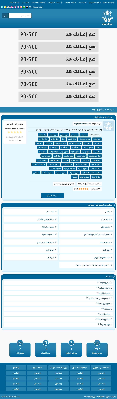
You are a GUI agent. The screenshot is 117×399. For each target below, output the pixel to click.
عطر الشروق (43, 139)
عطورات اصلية (42, 160)
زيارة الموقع (51, 195)
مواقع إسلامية (103, 319)
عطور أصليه (65, 147)
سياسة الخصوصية (54, 2)
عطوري (74, 177)
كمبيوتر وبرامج (103, 303)
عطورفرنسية (96, 177)
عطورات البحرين (67, 164)
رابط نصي (16, 367)
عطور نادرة (75, 160)
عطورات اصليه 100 (81, 164)
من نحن (24, 2)
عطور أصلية (76, 147)
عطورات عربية (82, 168)
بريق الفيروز (72, 139)
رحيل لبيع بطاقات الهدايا (58, 367)
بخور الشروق (53, 134)
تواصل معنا (14, 2)
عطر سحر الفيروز (60, 143)
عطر (63, 139)
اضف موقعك (69, 2)
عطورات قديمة (56, 168)
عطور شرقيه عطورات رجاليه (59, 151)
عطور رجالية (86, 151)
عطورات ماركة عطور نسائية (91, 172)
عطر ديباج (87, 143)
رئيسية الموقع (94, 2)
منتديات (106, 309)
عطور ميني (85, 160)
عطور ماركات (46, 155)
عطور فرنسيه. (68, 155)
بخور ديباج (42, 134)
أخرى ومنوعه (97, 109)
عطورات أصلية (55, 160)
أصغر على (84, 134)
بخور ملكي (97, 139)
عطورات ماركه (74, 172)
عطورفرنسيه (84, 177)
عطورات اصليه (96, 164)
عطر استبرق (54, 139)
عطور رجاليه (75, 151)
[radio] (20, 132)
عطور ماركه (97, 160)
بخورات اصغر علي (84, 139)
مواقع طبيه (104, 324)
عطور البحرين (42, 147)
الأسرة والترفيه (104, 293)
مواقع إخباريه (104, 314)
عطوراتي (36, 172)
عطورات (65, 160)
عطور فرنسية (80, 155)
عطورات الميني (53, 164)
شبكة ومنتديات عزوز (80, 367)
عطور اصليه (54, 147)
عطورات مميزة (61, 172)
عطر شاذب (48, 143)
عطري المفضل (88, 147)
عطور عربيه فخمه (95, 155)
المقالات (81, 2)
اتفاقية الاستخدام (38, 2)
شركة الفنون (37, 367)
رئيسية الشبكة (108, 2)
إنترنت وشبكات (103, 288)
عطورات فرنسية (69, 168)
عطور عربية (42, 151)
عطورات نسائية (48, 172)
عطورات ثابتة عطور (39, 164)
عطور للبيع (57, 155)
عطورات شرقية (95, 168)
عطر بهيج (97, 143)
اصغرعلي (74, 134)
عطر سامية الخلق (75, 143)
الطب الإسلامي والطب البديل (98, 298)
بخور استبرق (64, 134)
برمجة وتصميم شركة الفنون (10, 396)
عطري (98, 147)
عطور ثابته (97, 151)
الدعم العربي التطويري (101, 367)
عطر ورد (39, 143)
